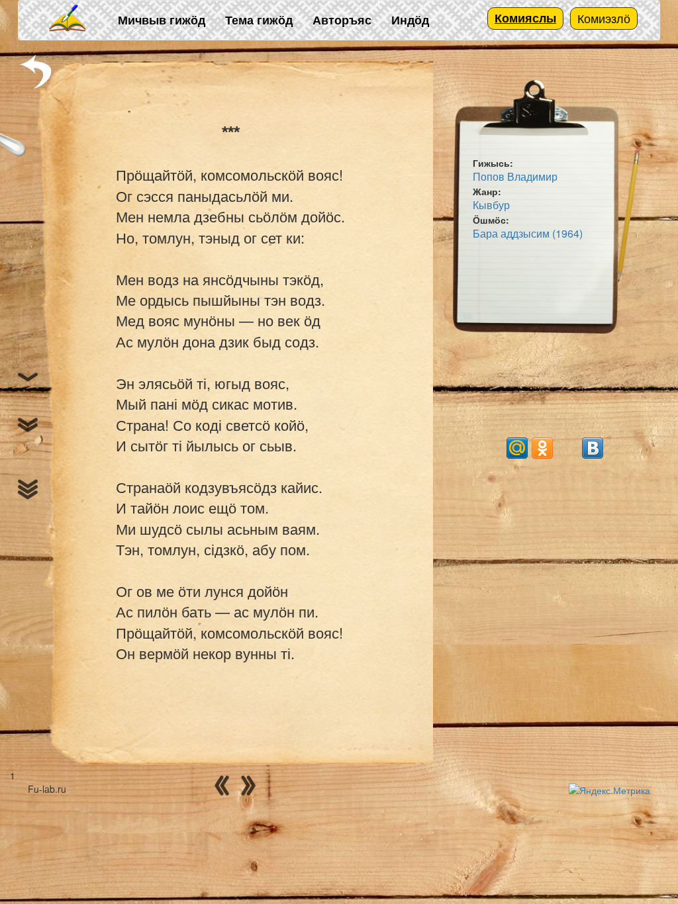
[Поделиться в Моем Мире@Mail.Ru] (517, 448)
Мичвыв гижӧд (161, 19)
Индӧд (410, 19)
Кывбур (491, 204)
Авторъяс (342, 19)
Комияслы (525, 17)
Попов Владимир (515, 176)
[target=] (567, 448)
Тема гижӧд (259, 19)
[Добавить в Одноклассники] (542, 448)
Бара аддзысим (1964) (528, 233)
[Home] (68, 19)
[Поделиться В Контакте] (592, 448)
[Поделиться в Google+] (492, 448)
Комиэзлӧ (603, 17)
